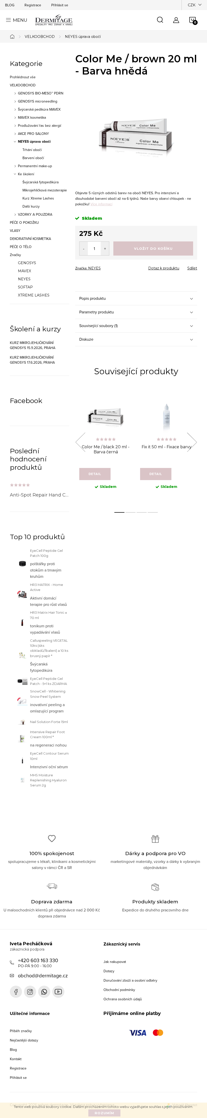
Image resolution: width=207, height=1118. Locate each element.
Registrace (32, 5)
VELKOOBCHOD (23, 85)
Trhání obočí (32, 149)
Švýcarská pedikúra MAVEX (39, 109)
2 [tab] (130, 512)
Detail (95, 473)
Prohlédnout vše (23, 77)
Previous (80, 442)
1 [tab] (119, 512)
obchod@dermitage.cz (43, 975)
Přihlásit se (59, 5)
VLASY (15, 230)
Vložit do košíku (153, 248)
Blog (13, 1049)
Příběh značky (21, 1031)
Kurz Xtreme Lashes (38, 198)
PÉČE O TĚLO (21, 246)
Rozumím (104, 1113)
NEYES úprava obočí (34, 141)
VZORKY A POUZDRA (35, 214)
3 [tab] (142, 512)
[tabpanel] (105, 448)
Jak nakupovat (115, 961)
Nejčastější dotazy (24, 1040)
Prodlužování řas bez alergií (39, 125)
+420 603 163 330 (38, 962)
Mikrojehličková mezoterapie (44, 190)
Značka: (88, 268)
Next (192, 442)
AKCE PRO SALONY (33, 133)
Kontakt (15, 1059)
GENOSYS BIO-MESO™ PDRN (40, 93)
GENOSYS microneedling (37, 101)
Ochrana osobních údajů (123, 999)
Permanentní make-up (35, 165)
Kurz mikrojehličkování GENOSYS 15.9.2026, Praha (32, 345)
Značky (15, 254)
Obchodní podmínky (119, 989)
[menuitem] (39, 262)
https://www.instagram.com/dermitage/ (30, 992)
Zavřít (103, 267)
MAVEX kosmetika (32, 117)
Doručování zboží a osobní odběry (130, 980)
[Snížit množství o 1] (84, 248)
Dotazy (109, 971)
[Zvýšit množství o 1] (105, 248)
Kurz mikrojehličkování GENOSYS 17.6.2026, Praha (32, 360)
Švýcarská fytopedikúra (40, 182)
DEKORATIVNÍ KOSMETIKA (30, 238)
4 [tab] (153, 512)
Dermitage (16, 992)
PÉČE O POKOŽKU (24, 222)
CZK (191, 5)
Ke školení (26, 174)
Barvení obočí (33, 157)
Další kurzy (31, 206)
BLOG (9, 5)
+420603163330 (44, 992)
